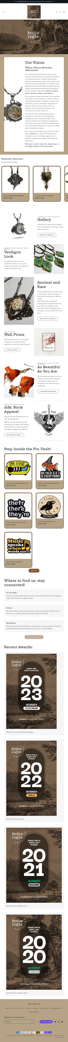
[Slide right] (37, 205)
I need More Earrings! (48, 391)
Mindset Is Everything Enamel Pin (48, 483)
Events (29, 1008)
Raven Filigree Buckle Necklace (13, 195)
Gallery (35, 1008)
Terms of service (59, 1035)
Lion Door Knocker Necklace (44, 195)
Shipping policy (59, 1037)
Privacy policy (49, 1035)
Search (7, 1008)
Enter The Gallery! (47, 235)
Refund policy (40, 1035)
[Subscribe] (32, 1022)
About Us (22, 1008)
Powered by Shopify (28, 1035)
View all (34, 570)
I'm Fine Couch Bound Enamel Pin (17, 483)
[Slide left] (30, 205)
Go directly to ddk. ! (14, 435)
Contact (14, 1008)
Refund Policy (34, 1012)
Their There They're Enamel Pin (16, 522)
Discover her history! (48, 318)
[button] (3, 12)
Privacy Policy (44, 1008)
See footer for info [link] (34, 637)
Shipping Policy (56, 1008)
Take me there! (12, 350)
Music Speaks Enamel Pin (14, 561)
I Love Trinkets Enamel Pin (46, 521)
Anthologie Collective (17, 1035)
